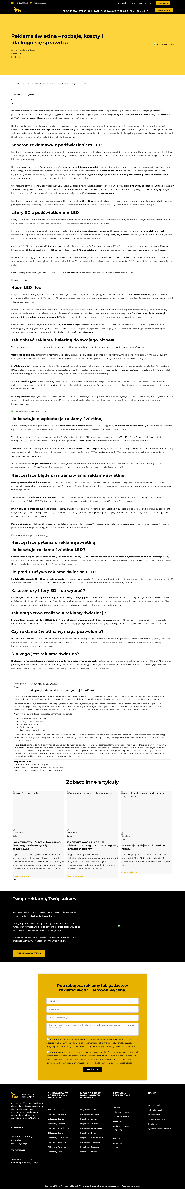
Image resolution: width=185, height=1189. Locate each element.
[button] (92, 100)
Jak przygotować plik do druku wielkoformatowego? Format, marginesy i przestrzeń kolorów (92, 845)
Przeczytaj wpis (21, 876)
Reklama (15, 57)
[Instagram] (25, 1174)
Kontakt (148, 3)
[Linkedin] (36, 1174)
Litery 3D (15, 219)
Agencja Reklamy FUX (20, 84)
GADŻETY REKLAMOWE (105, 11)
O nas (132, 3)
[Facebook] (14, 1174)
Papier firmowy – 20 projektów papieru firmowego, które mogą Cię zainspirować (37, 845)
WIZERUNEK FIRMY (126, 11)
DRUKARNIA (142, 11)
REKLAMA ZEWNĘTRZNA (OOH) (78, 11)
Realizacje (122, 3)
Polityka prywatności (130, 1186)
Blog (140, 3)
